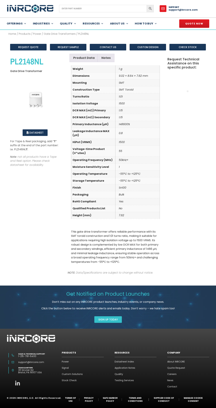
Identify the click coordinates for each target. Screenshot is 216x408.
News (170, 380)
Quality (66, 23)
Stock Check (69, 380)
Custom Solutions (72, 374)
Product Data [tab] (84, 58)
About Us (117, 23)
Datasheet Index (124, 361)
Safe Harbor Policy (110, 399)
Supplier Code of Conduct (164, 399)
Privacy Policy (88, 399)
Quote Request (176, 368)
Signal (65, 368)
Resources (91, 23)
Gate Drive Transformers (60, 34)
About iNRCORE (176, 361)
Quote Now (194, 23)
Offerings (15, 23)
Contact (172, 386)
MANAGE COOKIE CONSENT (193, 399)
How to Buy (144, 23)
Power (37, 34)
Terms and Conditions (135, 399)
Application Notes (125, 368)
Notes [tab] (106, 58)
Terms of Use (70, 399)
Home (12, 34)
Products (25, 34)
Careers (172, 374)
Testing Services (124, 380)
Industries (41, 23)
